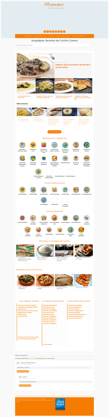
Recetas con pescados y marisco (65, 151)
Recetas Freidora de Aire (63, 36)
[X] (47, 31)
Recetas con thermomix (76, 150)
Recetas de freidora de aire (49, 176)
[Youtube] (53, 31)
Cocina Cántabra (27, 235)
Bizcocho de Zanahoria (50, 311)
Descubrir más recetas (54, 132)
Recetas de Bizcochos (74, 307)
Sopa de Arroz (22, 309)
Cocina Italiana (22, 194)
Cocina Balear (49, 234)
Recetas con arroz (33, 150)
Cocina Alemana (75, 194)
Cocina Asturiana (86, 223)
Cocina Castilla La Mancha (44, 223)
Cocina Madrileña (81, 235)
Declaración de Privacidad (22, 399)
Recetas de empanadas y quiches (22, 164)
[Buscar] (91, 44)
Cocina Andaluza (22, 222)
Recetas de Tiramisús (74, 318)
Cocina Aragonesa (38, 235)
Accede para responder (22, 371)
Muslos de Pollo (22, 316)
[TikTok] (61, 31)
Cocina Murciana (76, 222)
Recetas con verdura (86, 150)
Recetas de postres (76, 163)
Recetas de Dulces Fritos (75, 316)
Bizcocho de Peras (48, 312)
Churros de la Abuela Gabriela (27, 305)
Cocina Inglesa (44, 204)
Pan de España (47, 344)
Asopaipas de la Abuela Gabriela (28, 307)
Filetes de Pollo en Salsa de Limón (28, 311)
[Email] (64, 31)
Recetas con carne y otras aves (43, 151)
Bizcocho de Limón (48, 307)
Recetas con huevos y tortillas (54, 150)
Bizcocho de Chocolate (50, 305)
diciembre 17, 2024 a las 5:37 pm (29, 378)
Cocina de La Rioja (70, 235)
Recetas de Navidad (79, 36)
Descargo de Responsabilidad (40, 400)
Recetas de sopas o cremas (38, 176)
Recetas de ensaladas (33, 163)
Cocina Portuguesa (65, 205)
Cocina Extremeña (33, 223)
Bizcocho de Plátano (49, 318)
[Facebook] (44, 31)
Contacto (37, 399)
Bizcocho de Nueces (49, 321)
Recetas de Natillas (74, 312)
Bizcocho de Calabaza (50, 323)
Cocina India (54, 204)
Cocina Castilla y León (54, 223)
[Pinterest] (56, 31)
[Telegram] (58, 31)
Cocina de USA (44, 194)
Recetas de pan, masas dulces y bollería (54, 164)
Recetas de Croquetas (75, 305)
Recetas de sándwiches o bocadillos (86, 164)
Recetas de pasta (60, 176)
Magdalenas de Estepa (25, 312)
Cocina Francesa (54, 194)
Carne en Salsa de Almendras (27, 339)
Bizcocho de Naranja (49, 309)
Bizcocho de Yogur (48, 314)
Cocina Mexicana (86, 194)
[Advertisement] (54, 21)
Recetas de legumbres (44, 163)
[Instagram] (50, 31)
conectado (32, 358)
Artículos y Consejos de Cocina (54, 241)
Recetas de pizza (70, 176)
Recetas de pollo (65, 162)
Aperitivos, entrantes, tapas (22, 150)
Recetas (51, 36)
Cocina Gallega (65, 222)
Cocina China (65, 194)
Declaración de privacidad (26, 400)
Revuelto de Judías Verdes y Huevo (28, 337)
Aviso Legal (31, 399)
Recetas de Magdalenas (75, 311)
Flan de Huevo (22, 314)
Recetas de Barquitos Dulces (77, 314)
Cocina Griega (33, 194)
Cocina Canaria (60, 234)
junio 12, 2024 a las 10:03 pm (26, 364)
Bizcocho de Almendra (50, 320)
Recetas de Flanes (73, 309)
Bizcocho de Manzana (49, 316)
